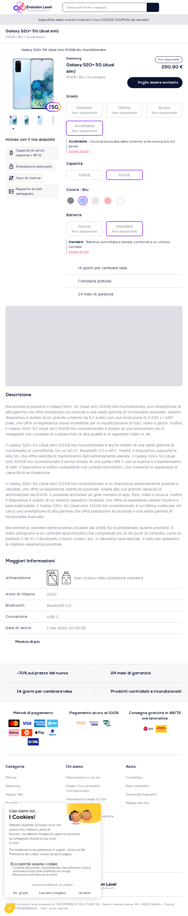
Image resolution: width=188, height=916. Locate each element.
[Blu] (83, 200)
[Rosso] (107, 200)
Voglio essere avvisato (158, 82)
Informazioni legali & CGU (86, 799)
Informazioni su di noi (83, 777)
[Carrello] (180, 7)
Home (8, 50)
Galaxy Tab (14, 794)
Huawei (11, 803)
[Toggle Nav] (8, 7)
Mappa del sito (137, 803)
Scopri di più (79, 151)
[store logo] (33, 7)
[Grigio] (95, 200)
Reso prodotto (137, 786)
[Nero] (70, 200)
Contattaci (134, 777)
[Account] (172, 7)
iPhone (11, 777)
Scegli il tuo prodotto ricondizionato (83, 788)
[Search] (153, 7)
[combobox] (105, 7)
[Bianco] (120, 200)
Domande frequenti (141, 794)
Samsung (13, 786)
